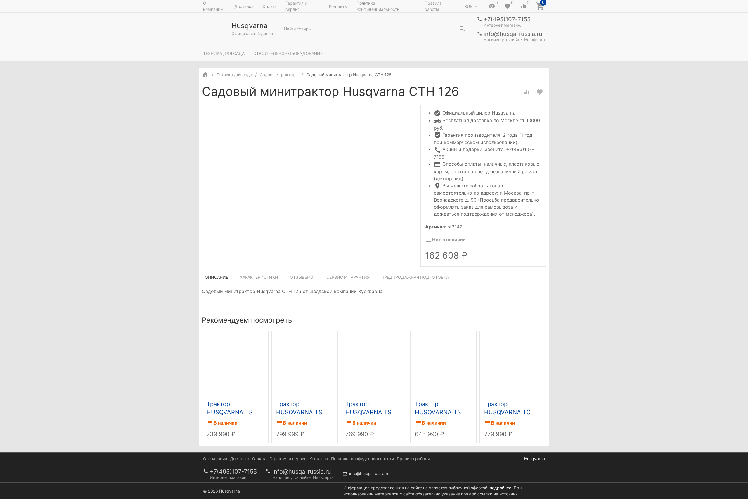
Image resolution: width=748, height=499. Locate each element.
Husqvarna (534, 458)
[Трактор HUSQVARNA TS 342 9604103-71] (304, 364)
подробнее (500, 487)
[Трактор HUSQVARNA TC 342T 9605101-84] (512, 364)
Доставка (244, 6)
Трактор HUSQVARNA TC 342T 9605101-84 (509, 412)
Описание (216, 277)
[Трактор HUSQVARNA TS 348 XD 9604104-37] (235, 364)
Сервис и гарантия (348, 277)
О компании (213, 6)
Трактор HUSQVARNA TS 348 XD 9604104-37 (235, 412)
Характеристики (259, 277)
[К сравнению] (526, 92)
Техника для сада (224, 53)
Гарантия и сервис (296, 6)
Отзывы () (302, 277)
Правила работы (433, 6)
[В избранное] (539, 92)
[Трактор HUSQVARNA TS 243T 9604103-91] (374, 364)
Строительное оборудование (288, 53)
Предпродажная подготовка (415, 277)
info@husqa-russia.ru (513, 33)
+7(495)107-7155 (507, 19)
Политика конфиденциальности (377, 6)
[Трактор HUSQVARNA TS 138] (443, 364)
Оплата (269, 6)
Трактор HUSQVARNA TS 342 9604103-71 (299, 412)
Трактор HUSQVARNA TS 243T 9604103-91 (370, 412)
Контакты (338, 6)
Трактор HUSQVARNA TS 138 (438, 412)
